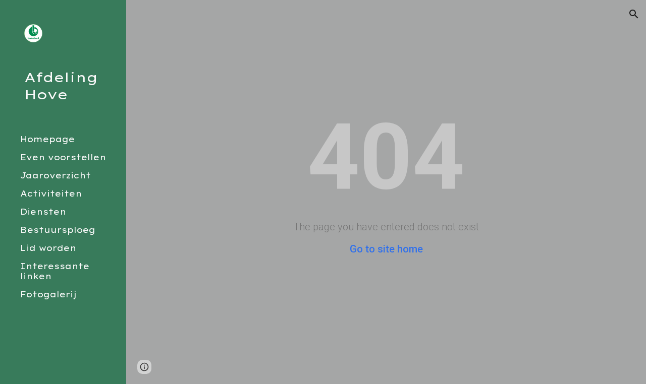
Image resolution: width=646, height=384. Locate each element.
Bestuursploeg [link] (57, 230)
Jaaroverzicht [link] (55, 175)
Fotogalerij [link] (48, 294)
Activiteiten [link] (51, 193)
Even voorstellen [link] (63, 157)
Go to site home (386, 249)
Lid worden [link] (48, 248)
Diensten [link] (43, 212)
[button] (634, 14)
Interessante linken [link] (54, 271)
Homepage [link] (47, 139)
